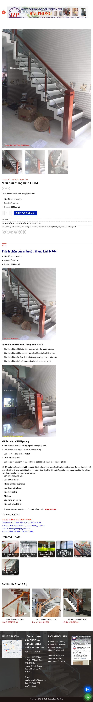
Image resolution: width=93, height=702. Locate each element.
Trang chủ (6, 179)
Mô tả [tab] (4, 245)
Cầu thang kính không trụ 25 (46, 619)
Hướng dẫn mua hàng (56, 641)
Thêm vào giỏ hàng (25, 213)
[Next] (87, 89)
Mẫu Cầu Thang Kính (20, 179)
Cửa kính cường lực (11, 480)
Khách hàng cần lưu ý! (56, 661)
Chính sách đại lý (55, 658)
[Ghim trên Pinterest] (20, 232)
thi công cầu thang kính (68, 227)
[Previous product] (8, 188)
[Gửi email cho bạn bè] (16, 232)
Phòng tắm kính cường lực (14, 484)
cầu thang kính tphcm (39, 227)
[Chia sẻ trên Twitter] (12, 232)
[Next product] (4, 188)
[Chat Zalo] (88, 689)
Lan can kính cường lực (13, 476)
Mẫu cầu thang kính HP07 (15, 619)
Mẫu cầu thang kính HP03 (77, 619)
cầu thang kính (9, 227)
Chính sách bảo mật (56, 655)
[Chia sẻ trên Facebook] (8, 232)
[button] (4, 12)
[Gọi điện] (88, 697)
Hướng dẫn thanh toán (57, 644)
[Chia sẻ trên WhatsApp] (4, 232)
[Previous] (6, 89)
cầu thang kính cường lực (23, 227)
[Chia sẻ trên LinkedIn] (24, 232)
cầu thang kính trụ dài (53, 227)
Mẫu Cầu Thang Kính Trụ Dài (32, 223)
